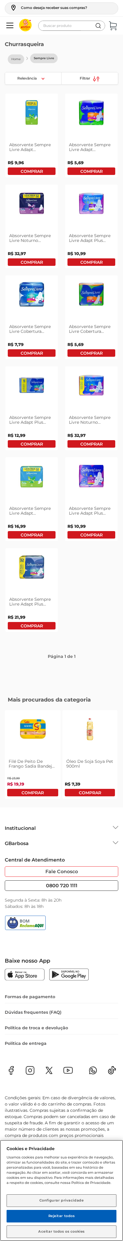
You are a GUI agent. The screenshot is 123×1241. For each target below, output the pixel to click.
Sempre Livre (44, 58)
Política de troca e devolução (36, 1064)
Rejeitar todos (61, 1216)
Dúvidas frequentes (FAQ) (33, 1049)
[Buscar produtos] (98, 26)
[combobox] (71, 26)
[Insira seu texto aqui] (112, 1109)
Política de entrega (26, 1080)
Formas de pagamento (30, 1033)
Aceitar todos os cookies (61, 1231)
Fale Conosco (61, 908)
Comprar (32, 216)
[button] (48, 7)
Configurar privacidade (61, 1200)
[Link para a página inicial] (16, 59)
